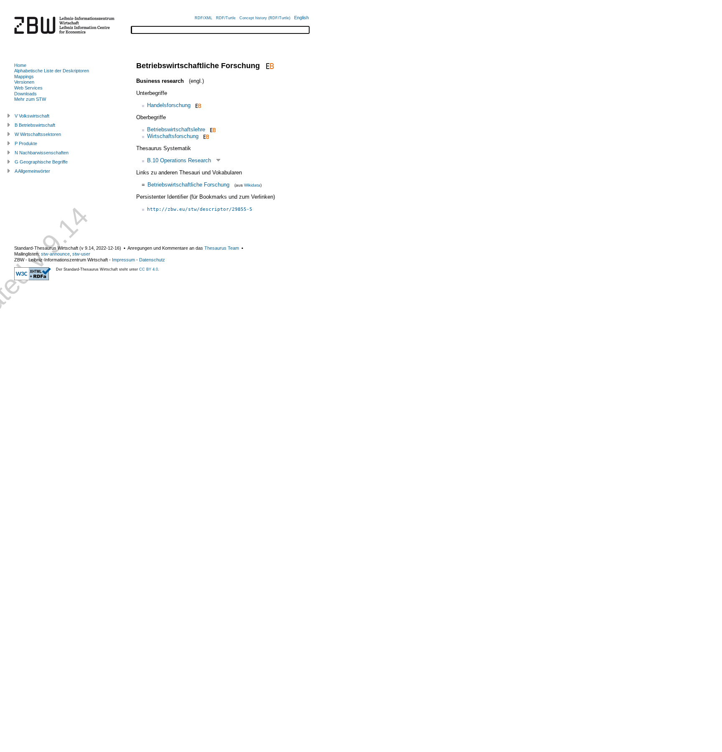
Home (20, 65)
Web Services (28, 87)
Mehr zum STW (30, 99)
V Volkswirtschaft (32, 115)
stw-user (81, 253)
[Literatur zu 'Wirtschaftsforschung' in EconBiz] (205, 136)
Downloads (25, 93)
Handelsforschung (169, 105)
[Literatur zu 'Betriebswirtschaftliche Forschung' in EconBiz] (269, 65)
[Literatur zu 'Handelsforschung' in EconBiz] (197, 105)
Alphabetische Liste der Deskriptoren (51, 70)
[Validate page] (32, 278)
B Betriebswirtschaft (35, 125)
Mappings (24, 76)
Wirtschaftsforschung (172, 136)
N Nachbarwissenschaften (42, 152)
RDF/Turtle (226, 18)
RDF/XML (203, 18)
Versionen (24, 81)
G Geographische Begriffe (41, 161)
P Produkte (26, 143)
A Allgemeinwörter (32, 171)
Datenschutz (152, 259)
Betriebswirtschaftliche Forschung (188, 185)
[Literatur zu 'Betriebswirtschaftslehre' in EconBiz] (212, 129)
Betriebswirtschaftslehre (176, 129)
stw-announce (55, 253)
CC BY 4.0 (148, 269)
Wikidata (252, 185)
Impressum (123, 259)
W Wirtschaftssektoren (38, 134)
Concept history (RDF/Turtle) (264, 18)
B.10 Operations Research (179, 160)
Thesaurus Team (221, 248)
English (301, 17)
